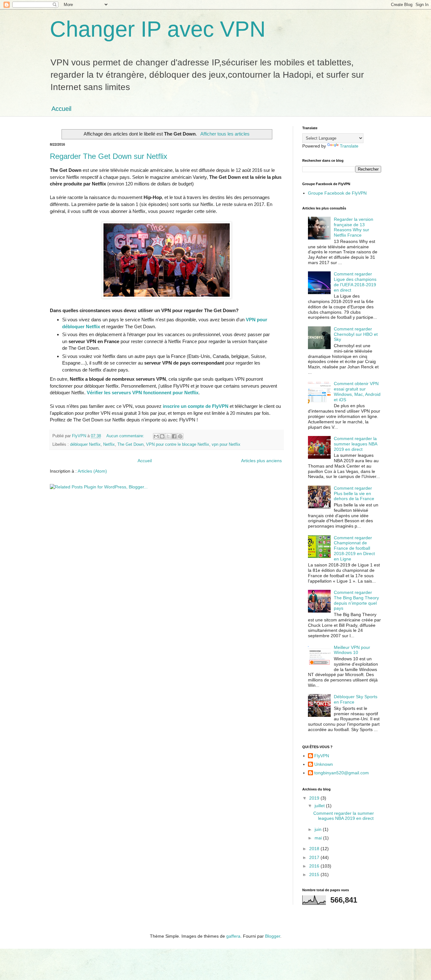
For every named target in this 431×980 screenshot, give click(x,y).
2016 (315, 865)
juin (319, 829)
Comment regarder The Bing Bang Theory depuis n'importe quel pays (356, 600)
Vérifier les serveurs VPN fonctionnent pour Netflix (142, 392)
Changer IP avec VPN (158, 29)
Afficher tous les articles (224, 133)
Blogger (272, 936)
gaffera (233, 936)
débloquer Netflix (85, 444)
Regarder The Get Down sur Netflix (108, 156)
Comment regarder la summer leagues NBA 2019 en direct (355, 444)
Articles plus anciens (261, 460)
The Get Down (130, 444)
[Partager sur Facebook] (174, 436)
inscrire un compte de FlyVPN (195, 406)
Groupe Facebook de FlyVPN (337, 193)
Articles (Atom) (92, 471)
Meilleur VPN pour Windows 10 (352, 650)
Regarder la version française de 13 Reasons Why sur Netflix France (353, 227)
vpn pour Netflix (226, 444)
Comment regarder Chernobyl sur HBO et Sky (356, 334)
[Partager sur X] (168, 436)
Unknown (323, 764)
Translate (349, 145)
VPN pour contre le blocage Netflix (177, 444)
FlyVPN (321, 755)
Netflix (109, 444)
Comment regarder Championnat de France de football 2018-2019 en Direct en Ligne (354, 548)
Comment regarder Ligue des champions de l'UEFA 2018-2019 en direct (355, 281)
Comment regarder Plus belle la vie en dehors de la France (354, 493)
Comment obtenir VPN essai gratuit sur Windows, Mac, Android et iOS (357, 391)
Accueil (61, 108)
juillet (320, 805)
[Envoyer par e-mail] (156, 436)
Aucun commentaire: (125, 436)
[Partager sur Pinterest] (180, 436)
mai (319, 837)
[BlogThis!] (162, 436)
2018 (315, 848)
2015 (315, 874)
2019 (315, 798)
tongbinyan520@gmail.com (341, 772)
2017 (315, 857)
